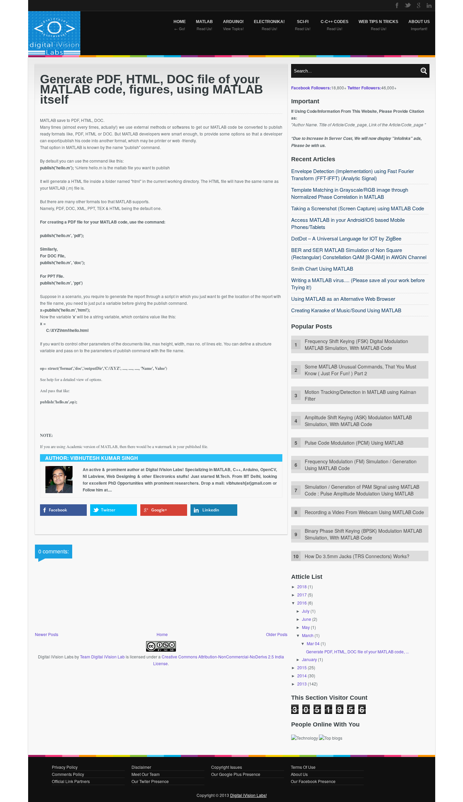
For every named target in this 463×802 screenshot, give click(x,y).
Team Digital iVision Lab (102, 656)
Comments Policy (68, 774)
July (305, 611)
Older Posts (276, 634)
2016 (302, 603)
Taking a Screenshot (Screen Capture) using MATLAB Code (357, 208)
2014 (302, 675)
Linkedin (210, 510)
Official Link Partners (71, 781)
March (308, 635)
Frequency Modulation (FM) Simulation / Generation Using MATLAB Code (361, 464)
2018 (302, 586)
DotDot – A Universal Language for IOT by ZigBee (346, 238)
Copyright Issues (226, 767)
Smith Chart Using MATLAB (322, 268)
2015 (302, 667)
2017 (302, 594)
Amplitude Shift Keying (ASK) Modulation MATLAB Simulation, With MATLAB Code (358, 420)
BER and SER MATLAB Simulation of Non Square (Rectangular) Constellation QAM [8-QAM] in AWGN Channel (358, 253)
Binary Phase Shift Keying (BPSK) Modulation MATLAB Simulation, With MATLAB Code (363, 534)
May (306, 627)
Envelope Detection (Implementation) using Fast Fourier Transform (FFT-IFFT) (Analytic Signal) (352, 174)
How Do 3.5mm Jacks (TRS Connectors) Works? (357, 556)
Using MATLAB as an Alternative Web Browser (343, 298)
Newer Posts (46, 634)
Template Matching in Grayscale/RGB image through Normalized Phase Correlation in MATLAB (349, 193)
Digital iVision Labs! (248, 795)
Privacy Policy (65, 767)
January (309, 659)
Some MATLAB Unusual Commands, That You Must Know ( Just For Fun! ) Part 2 (360, 370)
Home (162, 634)
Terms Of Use (303, 767)
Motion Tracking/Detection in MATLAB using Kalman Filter (360, 395)
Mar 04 (313, 643)
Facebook (58, 510)
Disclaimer (141, 767)
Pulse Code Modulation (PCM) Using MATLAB (354, 442)
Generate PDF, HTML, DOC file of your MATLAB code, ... (357, 651)
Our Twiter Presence (150, 781)
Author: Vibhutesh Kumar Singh (91, 458)
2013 (302, 684)
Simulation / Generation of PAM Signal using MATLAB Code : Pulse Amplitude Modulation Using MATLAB (362, 490)
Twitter (108, 510)
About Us (299, 774)
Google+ (159, 510)
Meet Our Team (146, 774)
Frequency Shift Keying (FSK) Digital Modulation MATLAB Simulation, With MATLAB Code (356, 344)
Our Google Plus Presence (235, 774)
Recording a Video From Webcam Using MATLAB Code (364, 512)
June (306, 619)
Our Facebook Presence (313, 781)
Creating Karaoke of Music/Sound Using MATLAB (346, 310)
